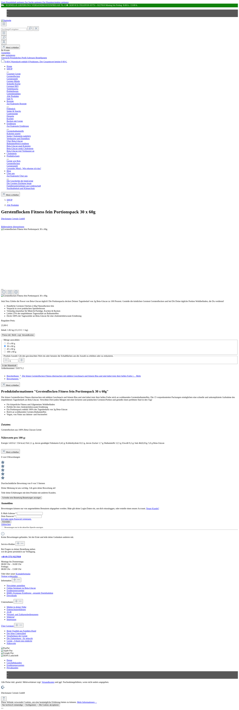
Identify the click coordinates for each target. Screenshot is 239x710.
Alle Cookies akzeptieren (49, 705)
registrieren (10, 55)
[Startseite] (6, 20)
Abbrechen (6, 524)
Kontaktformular (23, 574)
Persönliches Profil (18, 58)
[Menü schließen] (8, 129)
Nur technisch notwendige (12, 705)
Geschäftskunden (14, 663)
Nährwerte (11, 643)
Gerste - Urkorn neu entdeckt (19, 641)
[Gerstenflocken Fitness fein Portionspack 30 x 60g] (24, 229)
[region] (119, 262)
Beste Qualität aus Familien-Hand (21, 631)
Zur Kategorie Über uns (17, 176)
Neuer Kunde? (152, 508)
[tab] (74, 376)
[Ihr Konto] (4, 42)
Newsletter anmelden (16, 585)
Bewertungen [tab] (13, 379)
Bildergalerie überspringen (12, 227)
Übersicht (5, 58)
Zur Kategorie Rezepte (17, 104)
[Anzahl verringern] (6, 360)
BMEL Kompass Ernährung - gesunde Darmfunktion (30, 593)
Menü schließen (12, 48)
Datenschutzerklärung (16, 609)
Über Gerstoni (7, 626)
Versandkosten (48, 682)
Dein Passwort (8, 516)
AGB (9, 612)
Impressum (11, 619)
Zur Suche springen (33, 2)
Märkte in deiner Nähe (16, 607)
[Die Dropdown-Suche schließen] (36, 28)
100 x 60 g (11, 352)
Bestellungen (41, 58)
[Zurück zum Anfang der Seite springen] (4, 698)
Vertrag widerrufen (9, 576)
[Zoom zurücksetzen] (10, 292)
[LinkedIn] (7, 16)
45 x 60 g (11, 349)
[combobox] (14, 29)
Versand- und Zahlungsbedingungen (22, 614)
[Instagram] (7, 13)
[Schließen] (2, 289)
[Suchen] (30, 28)
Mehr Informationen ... (87, 702)
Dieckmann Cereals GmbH (13, 218)
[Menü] (4, 24)
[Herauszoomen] (4, 292)
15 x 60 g (11, 343)
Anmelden (5, 53)
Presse (9, 660)
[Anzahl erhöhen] (21, 360)
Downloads (12, 595)
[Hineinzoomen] (16, 292)
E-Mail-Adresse (9, 513)
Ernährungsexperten (15, 590)
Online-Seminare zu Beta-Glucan (21, 588)
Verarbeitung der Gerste (17, 636)
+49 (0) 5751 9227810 (11, 556)
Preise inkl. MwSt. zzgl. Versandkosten (18, 335)
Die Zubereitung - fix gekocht (20, 638)
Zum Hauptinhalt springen (13, 2)
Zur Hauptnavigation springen (55, 2)
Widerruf (10, 617)
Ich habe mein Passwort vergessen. (16, 519)
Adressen (31, 58)
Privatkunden (12, 668)
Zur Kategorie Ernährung (18, 126)
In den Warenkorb (9, 366)
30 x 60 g (11, 346)
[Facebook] (7, 11)
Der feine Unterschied (16, 633)
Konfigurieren (31, 705)
